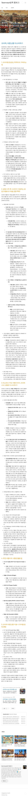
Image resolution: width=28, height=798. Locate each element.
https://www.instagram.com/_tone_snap (11, 687)
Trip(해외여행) (6, 714)
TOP (25, 794)
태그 (7, 7)
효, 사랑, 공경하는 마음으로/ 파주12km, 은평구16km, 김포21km (10, 701)
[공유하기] (6, 709)
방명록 (12, 7)
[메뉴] (25, 3)
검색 (22, 3)
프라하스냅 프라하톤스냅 (10, 689)
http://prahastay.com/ (8, 697)
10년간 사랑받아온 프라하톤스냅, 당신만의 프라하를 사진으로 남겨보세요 (10, 692)
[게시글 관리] (8, 709)
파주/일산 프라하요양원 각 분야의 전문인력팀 (9, 699)
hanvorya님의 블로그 (10, 3)
